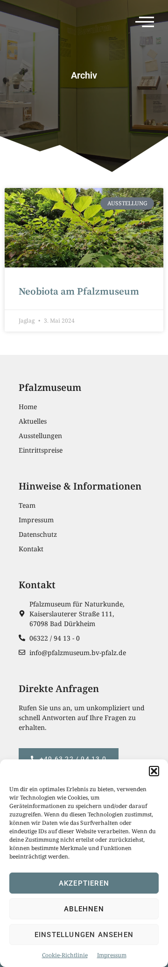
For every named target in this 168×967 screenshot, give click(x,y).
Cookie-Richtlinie (65, 955)
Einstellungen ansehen (84, 935)
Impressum (111, 955)
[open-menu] (147, 23)
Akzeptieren (84, 883)
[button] (154, 771)
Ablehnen (84, 909)
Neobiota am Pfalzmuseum (79, 292)
